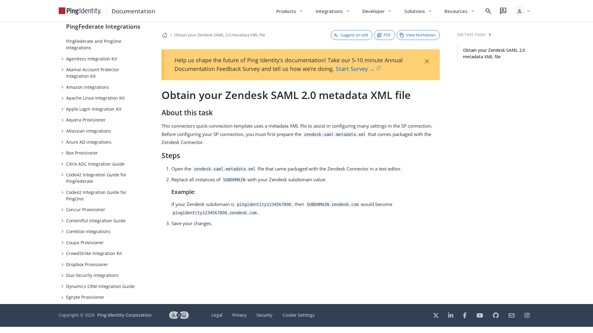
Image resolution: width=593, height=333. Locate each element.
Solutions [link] (418, 11)
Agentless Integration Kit (91, 59)
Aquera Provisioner (86, 120)
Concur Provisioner (85, 209)
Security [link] (264, 315)
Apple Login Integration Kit (93, 109)
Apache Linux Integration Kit (95, 98)
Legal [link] (216, 315)
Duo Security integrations (92, 275)
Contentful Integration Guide (96, 221)
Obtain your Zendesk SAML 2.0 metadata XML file (219, 35)
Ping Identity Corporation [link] (124, 315)
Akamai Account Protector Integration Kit (92, 73)
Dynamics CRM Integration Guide (100, 286)
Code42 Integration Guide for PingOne (96, 195)
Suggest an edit (354, 35)
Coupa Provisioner (85, 242)
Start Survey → (355, 68)
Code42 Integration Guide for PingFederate (96, 178)
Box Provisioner (82, 153)
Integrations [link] (333, 11)
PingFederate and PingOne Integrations (93, 44)
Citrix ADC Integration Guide (95, 164)
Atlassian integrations (88, 131)
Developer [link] (377, 11)
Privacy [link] (239, 315)
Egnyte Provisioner (85, 297)
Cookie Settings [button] (299, 315)
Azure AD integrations (88, 142)
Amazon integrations (87, 87)
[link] (80, 11)
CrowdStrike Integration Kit (94, 253)
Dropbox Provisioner (87, 264)
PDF (387, 35)
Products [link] (289, 11)
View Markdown (421, 35)
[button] (522, 11)
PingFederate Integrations (103, 26)
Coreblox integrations (88, 231)
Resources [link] (459, 11)
